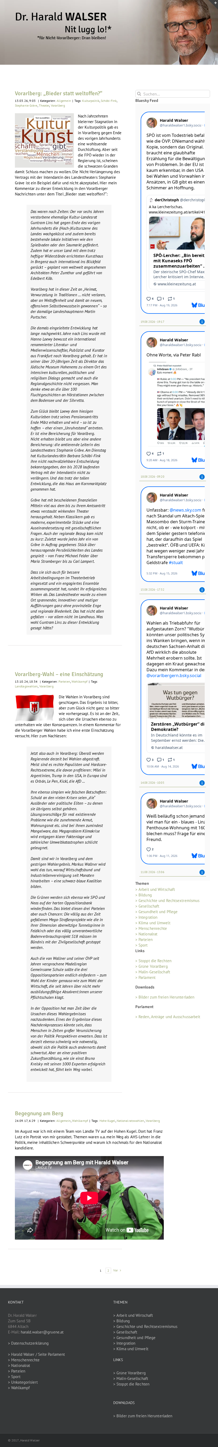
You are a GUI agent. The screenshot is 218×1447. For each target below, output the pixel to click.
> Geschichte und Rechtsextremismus (167, 900)
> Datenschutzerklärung (28, 1343)
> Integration (146, 917)
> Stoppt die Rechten (153, 960)
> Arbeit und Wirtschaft (155, 889)
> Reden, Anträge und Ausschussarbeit (167, 1016)
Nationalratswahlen (130, 1121)
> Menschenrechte (151, 928)
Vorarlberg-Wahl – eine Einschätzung (59, 674)
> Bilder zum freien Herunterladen (164, 997)
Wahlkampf (79, 681)
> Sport (141, 945)
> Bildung (143, 894)
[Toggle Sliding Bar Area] (213, 5)
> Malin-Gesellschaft (152, 971)
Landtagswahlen (26, 686)
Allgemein (64, 101)
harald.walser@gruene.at (42, 1332)
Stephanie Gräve (26, 105)
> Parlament (145, 977)
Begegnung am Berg (39, 1113)
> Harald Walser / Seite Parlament (36, 1354)
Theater (44, 105)
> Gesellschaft (147, 906)
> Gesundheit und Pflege (156, 911)
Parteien (64, 681)
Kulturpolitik (90, 101)
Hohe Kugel (107, 1121)
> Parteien (144, 939)
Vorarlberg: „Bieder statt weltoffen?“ (58, 93)
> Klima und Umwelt (152, 922)
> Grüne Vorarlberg (151, 966)
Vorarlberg (58, 105)
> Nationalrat (146, 933)
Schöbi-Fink (109, 101)
